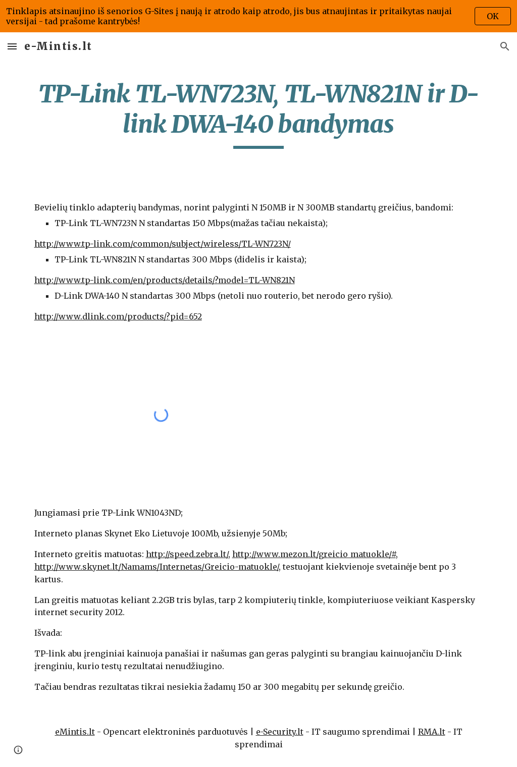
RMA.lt (431, 732)
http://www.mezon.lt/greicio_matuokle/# (314, 554)
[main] (258, 114)
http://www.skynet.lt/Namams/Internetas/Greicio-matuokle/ (156, 567)
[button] (12, 46)
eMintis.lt (75, 732)
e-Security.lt (279, 732)
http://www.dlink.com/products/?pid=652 (118, 316)
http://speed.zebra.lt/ (187, 554)
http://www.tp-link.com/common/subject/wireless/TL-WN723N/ (162, 244)
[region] (258, 16)
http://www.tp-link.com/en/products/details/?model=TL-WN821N (164, 280)
